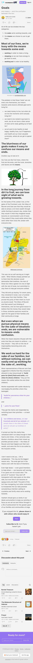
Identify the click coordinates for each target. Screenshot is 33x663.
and (23, 419)
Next (27, 551)
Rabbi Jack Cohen (10, 16)
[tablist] (9, 563)
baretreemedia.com (20, 95)
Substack (7, 659)
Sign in (29, 2)
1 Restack (16, 539)
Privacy (17, 649)
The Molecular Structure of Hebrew (11, 603)
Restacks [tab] (13, 563)
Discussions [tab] (15, 585)
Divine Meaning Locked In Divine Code (11, 593)
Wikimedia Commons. (16, 269)
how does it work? (6, 617)
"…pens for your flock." (12, 406)
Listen (29, 17)
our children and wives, (12, 419)
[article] (16, 594)
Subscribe (23, 2)
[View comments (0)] (9, 22)
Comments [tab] (5, 563)
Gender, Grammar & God (9, 606)
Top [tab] (3, 585)
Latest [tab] (8, 585)
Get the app (25, 655)
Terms (21, 649)
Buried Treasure (7, 590)
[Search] (30, 585)
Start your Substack (12, 655)
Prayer (3, 615)
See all (5, 626)
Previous (6, 551)
